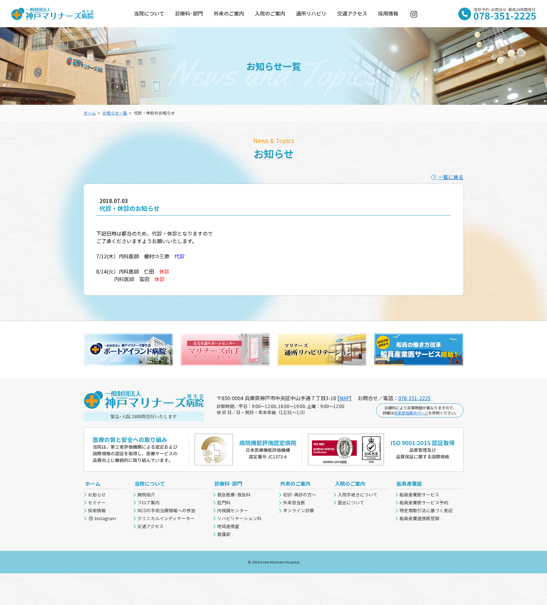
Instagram (104, 518)
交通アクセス (352, 13)
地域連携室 (228, 526)
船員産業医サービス (419, 494)
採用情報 (388, 13)
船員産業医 (409, 483)
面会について (351, 502)
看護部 (223, 534)
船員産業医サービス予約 (423, 502)
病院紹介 (146, 494)
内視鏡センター (232, 510)
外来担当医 (294, 502)
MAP (344, 398)
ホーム (90, 113)
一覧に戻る (450, 177)
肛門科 (223, 502)
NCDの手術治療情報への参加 (166, 510)
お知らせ (97, 494)
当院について (149, 13)
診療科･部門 (189, 13)
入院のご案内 (270, 13)
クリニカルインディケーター (166, 518)
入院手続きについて (358, 494)
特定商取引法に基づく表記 (426, 510)
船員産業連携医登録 (419, 518)
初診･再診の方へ (299, 494)
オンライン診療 (298, 510)
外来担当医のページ (411, 412)
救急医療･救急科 (233, 494)
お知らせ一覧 (115, 113)
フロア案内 (148, 502)
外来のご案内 (229, 13)
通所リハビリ (311, 13)
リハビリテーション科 (239, 518)
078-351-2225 (414, 398)
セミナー (97, 502)
